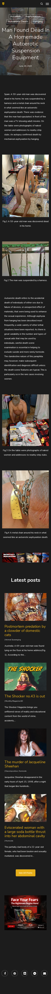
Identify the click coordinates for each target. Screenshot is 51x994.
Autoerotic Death (18, 21)
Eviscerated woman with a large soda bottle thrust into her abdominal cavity (25, 831)
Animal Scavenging (13, 640)
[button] (47, 3)
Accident (15, 16)
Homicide (22, 771)
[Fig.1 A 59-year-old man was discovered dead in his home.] (25, 186)
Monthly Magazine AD (14, 701)
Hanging (38, 21)
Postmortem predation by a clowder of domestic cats (25, 630)
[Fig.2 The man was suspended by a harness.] (25, 258)
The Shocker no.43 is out (25, 696)
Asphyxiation (33, 16)
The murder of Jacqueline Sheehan (25, 764)
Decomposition (11, 771)
